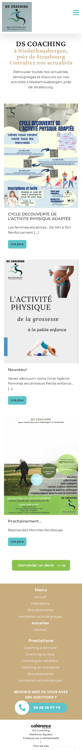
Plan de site (41, 746)
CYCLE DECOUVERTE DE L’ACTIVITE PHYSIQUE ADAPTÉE (39, 216)
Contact (40, 630)
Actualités (40, 623)
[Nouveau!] (41, 311)
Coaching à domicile (40, 648)
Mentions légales (40, 734)
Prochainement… (25, 521)
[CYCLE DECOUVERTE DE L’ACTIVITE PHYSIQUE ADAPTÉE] (41, 156)
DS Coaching (41, 730)
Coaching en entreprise (40, 667)
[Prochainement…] (41, 465)
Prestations (40, 603)
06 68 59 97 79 (46, 708)
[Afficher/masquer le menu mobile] (76, 12)
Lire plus (17, 244)
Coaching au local (40, 654)
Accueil (40, 597)
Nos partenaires (40, 610)
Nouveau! (17, 369)
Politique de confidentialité (41, 738)
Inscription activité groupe (40, 616)
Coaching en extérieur (40, 661)
